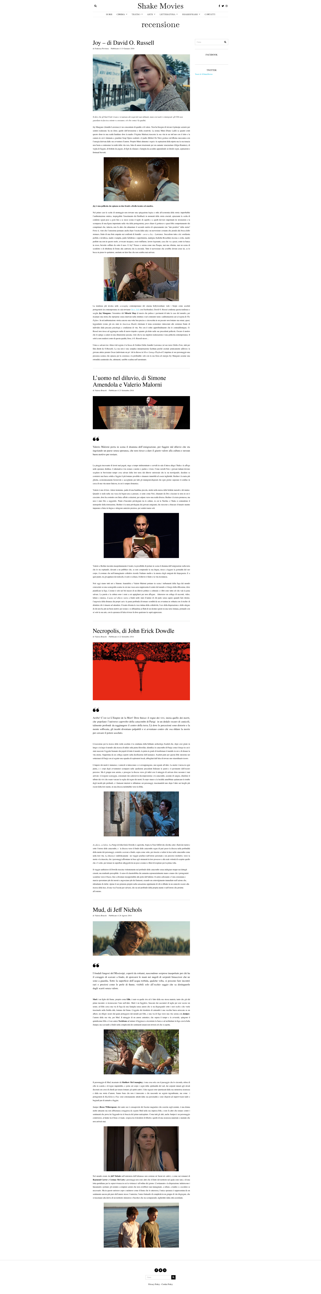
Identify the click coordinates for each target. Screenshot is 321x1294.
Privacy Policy (154, 1284)
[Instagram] (226, 5)
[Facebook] (219, 5)
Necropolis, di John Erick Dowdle (133, 630)
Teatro (136, 14)
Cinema (120, 14)
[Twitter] (223, 5)
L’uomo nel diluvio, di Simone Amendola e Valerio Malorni (129, 381)
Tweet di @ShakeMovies (204, 74)
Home (109, 14)
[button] (225, 42)
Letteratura (167, 14)
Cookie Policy (167, 1284)
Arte (150, 14)
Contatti (210, 14)
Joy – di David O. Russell (123, 42)
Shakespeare (190, 14)
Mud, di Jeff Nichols (117, 909)
